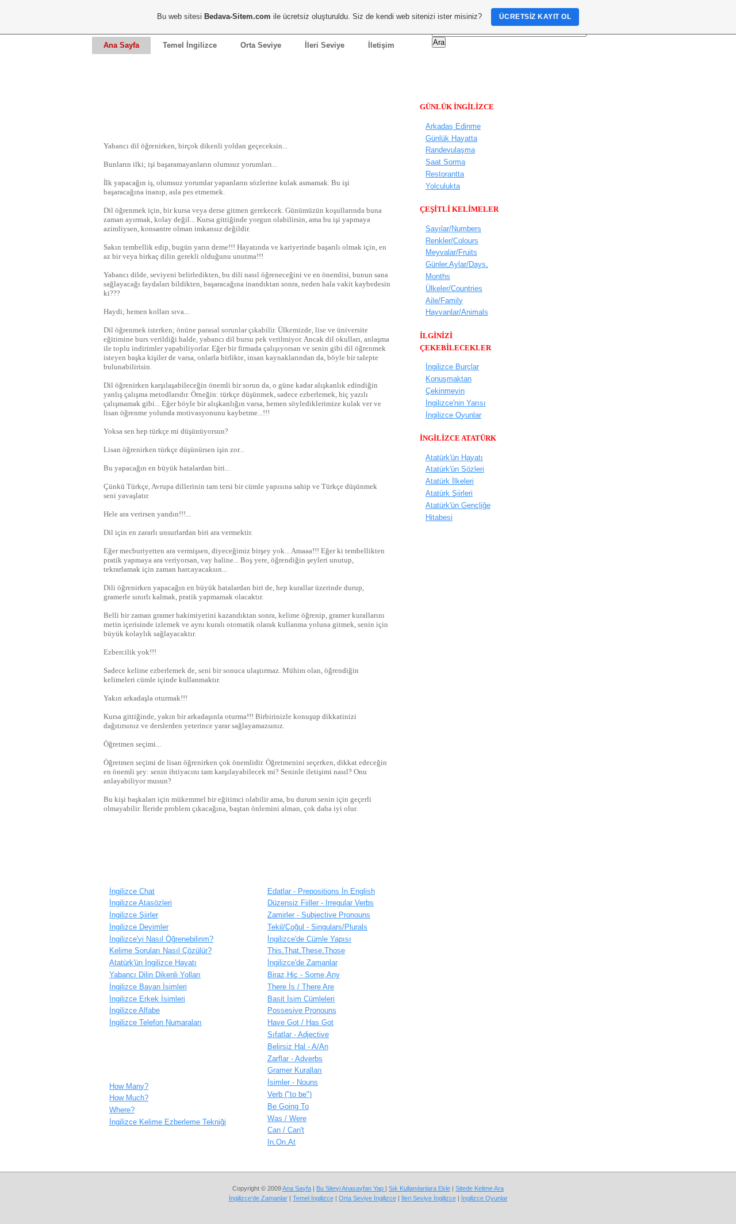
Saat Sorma (445, 162)
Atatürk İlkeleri (449, 481)
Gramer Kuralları (294, 1070)
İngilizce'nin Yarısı (455, 403)
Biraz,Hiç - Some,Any (303, 974)
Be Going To (288, 1106)
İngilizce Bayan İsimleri (148, 986)
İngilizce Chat (132, 891)
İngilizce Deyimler (138, 927)
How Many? (128, 1086)
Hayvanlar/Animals (456, 312)
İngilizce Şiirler (133, 915)
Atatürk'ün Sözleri (454, 469)
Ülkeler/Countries (453, 288)
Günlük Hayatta (451, 138)
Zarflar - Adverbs (295, 1058)
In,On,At (281, 1142)
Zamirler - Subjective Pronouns (318, 915)
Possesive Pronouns (301, 1010)
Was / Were (286, 1118)
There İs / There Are (300, 986)
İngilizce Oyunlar (453, 415)
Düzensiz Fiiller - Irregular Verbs (320, 902)
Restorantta (444, 174)
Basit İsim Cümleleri (301, 998)
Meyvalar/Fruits (451, 252)
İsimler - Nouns (292, 1082)
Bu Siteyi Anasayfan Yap (350, 1188)
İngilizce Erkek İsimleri (147, 998)
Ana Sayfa (296, 1188)
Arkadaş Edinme (453, 126)
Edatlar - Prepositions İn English (321, 891)
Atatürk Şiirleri (449, 493)
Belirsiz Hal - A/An (297, 1046)
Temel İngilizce (313, 1198)
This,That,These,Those (306, 950)
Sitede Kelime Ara (479, 1188)
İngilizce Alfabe (134, 1010)
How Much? (128, 1097)
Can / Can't (285, 1130)
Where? (122, 1110)
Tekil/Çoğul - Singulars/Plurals (317, 927)
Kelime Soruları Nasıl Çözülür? (160, 950)
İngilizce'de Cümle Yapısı (309, 939)
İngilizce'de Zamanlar (302, 962)
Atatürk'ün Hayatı (454, 457)
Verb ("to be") (289, 1094)
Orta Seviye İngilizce (367, 1198)
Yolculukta (442, 186)
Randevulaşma (450, 150)
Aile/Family (444, 300)
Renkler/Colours (451, 240)
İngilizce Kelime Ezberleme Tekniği (167, 1122)
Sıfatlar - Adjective (298, 1034)
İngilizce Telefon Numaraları (155, 1022)
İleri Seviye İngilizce (428, 1198)
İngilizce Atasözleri (140, 902)
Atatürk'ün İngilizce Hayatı (153, 962)
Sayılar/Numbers (453, 228)
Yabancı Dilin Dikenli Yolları (155, 974)
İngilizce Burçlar (452, 366)
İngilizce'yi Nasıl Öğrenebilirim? (161, 939)
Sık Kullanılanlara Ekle (419, 1188)
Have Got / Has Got (300, 1022)
